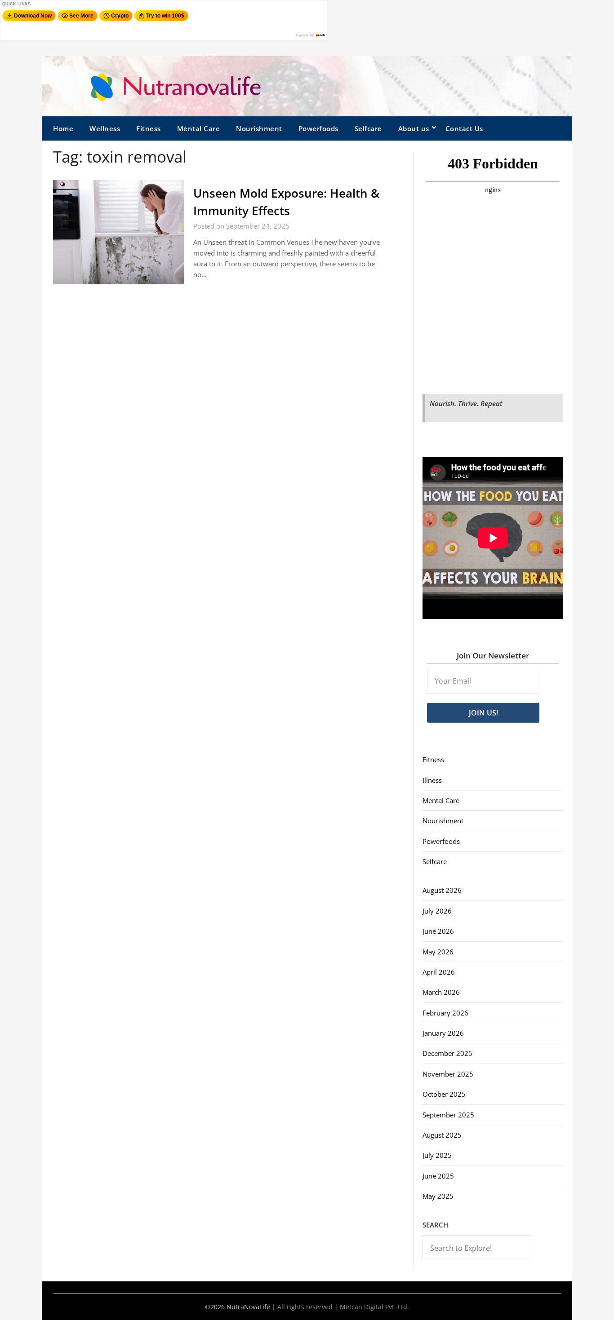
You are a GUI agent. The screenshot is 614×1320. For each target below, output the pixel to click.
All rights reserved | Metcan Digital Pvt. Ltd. (343, 1306)
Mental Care (198, 128)
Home (63, 128)
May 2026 (438, 951)
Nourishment (259, 128)
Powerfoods (318, 128)
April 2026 (439, 971)
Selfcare (368, 128)
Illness (432, 780)
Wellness (104, 128)
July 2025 (437, 1155)
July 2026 (437, 910)
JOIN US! (483, 713)
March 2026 (441, 992)
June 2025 (438, 1175)
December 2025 (447, 1053)
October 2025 (444, 1094)
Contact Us (464, 128)
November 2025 (448, 1073)
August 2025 (442, 1134)
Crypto (120, 16)
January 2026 (443, 1033)
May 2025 (438, 1196)
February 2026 (445, 1012)
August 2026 (442, 890)
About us (413, 128)
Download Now (33, 16)
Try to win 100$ (165, 16)
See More (81, 16)
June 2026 (438, 931)
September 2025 (448, 1114)
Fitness (148, 128)
